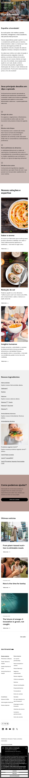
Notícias (16, 682)
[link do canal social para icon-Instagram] (13, 729)
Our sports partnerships (17, 659)
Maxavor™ (4, 402)
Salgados (5, 7)
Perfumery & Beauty (6, 658)
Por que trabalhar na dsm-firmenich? (19, 700)
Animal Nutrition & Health (6, 672)
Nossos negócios (5, 656)
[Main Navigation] (27, 3)
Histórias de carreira (19, 709)
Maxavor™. (4, 409)
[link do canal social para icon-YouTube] (10, 729)
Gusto (11, 402)
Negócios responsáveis (17, 672)
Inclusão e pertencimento (17, 713)
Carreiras (16, 696)
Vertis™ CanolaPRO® (7, 458)
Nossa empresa (17, 656)
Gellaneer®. (4, 388)
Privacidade (6, 766)
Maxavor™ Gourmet (7, 405)
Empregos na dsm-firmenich (19, 705)
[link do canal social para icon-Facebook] (6, 729)
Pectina (3, 392)
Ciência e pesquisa (19, 679)
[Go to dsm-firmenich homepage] (7, 2)
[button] (23, 3)
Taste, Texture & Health (5, 662)
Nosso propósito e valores (18, 664)
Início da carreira (18, 717)
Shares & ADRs (5, 699)
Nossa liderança (18, 668)
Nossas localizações (19, 685)
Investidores (4, 696)
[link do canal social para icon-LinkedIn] (3, 729)
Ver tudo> (23, 637)
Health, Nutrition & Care (6, 667)
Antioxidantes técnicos (8, 421)
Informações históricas (7, 702)
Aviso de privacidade (6, 744)
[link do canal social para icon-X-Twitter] (17, 729)
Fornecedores (17, 691)
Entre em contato (18, 694)
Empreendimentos (18, 688)
